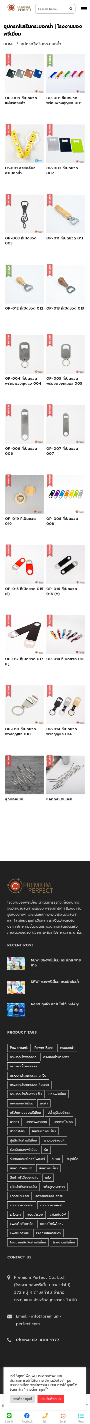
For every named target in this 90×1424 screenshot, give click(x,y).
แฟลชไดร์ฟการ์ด (22, 1223)
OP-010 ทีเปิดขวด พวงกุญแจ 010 (20, 732)
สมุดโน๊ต (72, 1159)
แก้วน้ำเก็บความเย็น (23, 1186)
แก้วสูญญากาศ (54, 1186)
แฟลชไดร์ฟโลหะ (51, 1223)
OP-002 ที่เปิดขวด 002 (62, 171)
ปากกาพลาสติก (36, 1121)
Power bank (44, 1047)
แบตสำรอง (35, 1214)
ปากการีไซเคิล (63, 1121)
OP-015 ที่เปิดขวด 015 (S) (24, 592)
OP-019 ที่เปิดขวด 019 (20, 521)
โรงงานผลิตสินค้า (48, 1233)
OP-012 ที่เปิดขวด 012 (24, 308)
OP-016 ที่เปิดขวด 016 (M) (61, 592)
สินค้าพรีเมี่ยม (48, 1168)
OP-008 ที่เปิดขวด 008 (62, 521)
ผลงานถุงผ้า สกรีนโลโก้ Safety (55, 1004)
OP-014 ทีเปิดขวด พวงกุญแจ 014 (61, 732)
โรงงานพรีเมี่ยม (64, 1242)
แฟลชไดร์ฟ (58, 1214)
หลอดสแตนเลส (59, 799)
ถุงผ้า (44, 1103)
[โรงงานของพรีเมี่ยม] (19, 7)
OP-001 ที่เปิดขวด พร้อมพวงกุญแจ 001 (64, 101)
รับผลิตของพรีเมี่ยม (24, 1149)
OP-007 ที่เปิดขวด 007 (62, 451)
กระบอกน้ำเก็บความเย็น (26, 1094)
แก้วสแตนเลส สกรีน (49, 1196)
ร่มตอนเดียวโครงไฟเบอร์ (27, 1159)
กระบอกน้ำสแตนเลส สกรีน (28, 1075)
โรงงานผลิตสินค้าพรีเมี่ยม (28, 1242)
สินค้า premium (21, 1168)
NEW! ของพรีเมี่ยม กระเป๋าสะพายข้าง (56, 963)
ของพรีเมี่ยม (57, 1094)
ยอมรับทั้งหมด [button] (50, 1398)
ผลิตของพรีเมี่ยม (44, 1131)
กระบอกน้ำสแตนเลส (23, 1066)
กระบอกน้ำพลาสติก (23, 1057)
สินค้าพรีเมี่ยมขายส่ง (24, 1177)
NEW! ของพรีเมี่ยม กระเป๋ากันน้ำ (55, 981)
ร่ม (46, 1149)
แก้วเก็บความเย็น (21, 1205)
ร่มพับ (56, 1159)
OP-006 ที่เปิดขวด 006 (21, 451)
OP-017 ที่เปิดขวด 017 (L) (24, 662)
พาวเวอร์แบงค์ (54, 1140)
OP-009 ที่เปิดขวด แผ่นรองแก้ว (21, 101)
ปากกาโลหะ (17, 1131)
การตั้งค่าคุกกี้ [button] (22, 1398)
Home (9, 44)
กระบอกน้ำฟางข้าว (56, 1057)
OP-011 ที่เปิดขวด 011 (64, 238)
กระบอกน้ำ (67, 1047)
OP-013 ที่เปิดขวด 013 (65, 308)
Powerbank (19, 1047)
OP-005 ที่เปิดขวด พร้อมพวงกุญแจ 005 (64, 381)
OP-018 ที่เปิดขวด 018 (65, 659)
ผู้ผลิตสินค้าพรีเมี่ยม (23, 1140)
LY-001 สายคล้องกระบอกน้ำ (20, 171)
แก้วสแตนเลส (19, 1196)
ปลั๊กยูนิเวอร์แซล (59, 1112)
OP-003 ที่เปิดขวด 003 (20, 241)
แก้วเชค (15, 1214)
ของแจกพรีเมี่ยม (21, 1103)
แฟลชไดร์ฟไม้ (19, 1233)
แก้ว (48, 1177)
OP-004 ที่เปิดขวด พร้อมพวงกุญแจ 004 (23, 381)
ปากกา (14, 1121)
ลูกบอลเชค (14, 799)
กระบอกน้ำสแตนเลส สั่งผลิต (29, 1084)
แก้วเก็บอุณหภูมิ (51, 1205)
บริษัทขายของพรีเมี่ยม (25, 1112)
